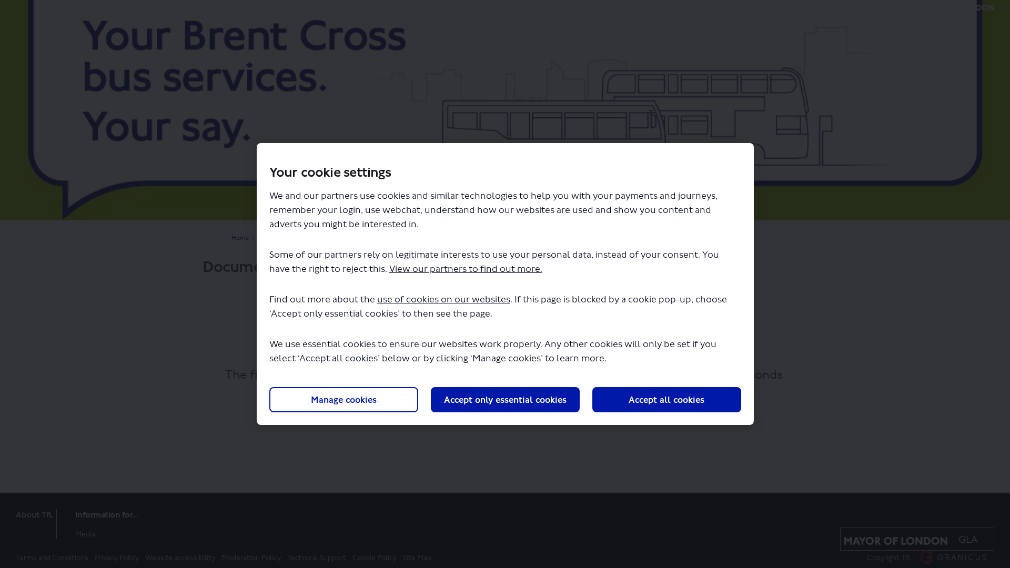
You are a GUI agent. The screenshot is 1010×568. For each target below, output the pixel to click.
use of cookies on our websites (443, 299)
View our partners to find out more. (465, 269)
